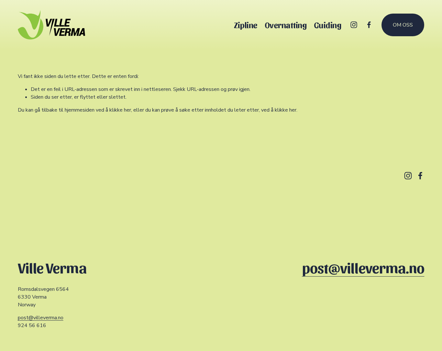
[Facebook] (369, 25)
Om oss (403, 24)
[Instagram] (354, 25)
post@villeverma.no (40, 317)
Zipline (245, 25)
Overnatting (286, 25)
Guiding (327, 25)
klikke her (120, 110)
